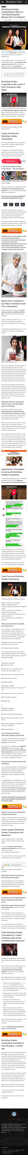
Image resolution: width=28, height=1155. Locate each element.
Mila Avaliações (8, 19)
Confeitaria (4, 6)
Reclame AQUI (22, 319)
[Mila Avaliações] (2, 20)
